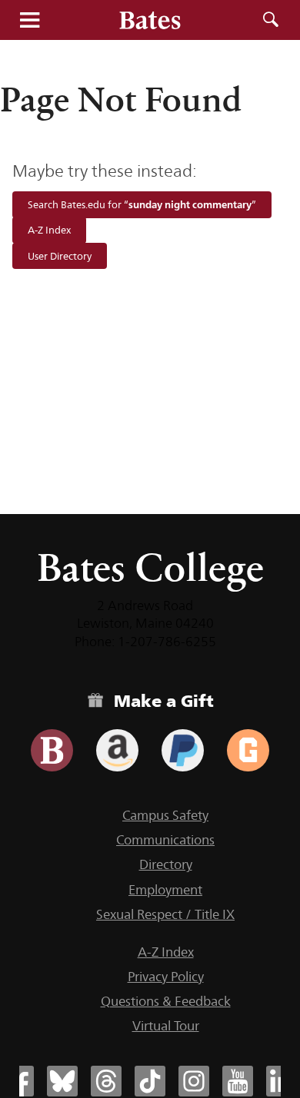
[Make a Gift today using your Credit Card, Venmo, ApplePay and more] (52, 750)
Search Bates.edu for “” (142, 204)
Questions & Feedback (166, 1001)
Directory (165, 864)
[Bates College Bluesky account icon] (62, 1081)
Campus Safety (165, 815)
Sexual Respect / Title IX (165, 914)
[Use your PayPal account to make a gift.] (183, 750)
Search (270, 20)
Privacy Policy (166, 976)
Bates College (150, 567)
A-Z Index (49, 230)
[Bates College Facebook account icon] (18, 1081)
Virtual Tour (165, 1025)
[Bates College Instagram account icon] (193, 1081)
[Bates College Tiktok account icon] (150, 1081)
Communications (165, 840)
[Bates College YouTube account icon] (237, 1081)
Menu (29, 20)
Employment (165, 889)
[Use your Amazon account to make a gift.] (117, 750)
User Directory (60, 256)
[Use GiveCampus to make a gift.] (248, 750)
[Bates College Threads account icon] (106, 1081)
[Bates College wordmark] (150, 20)
